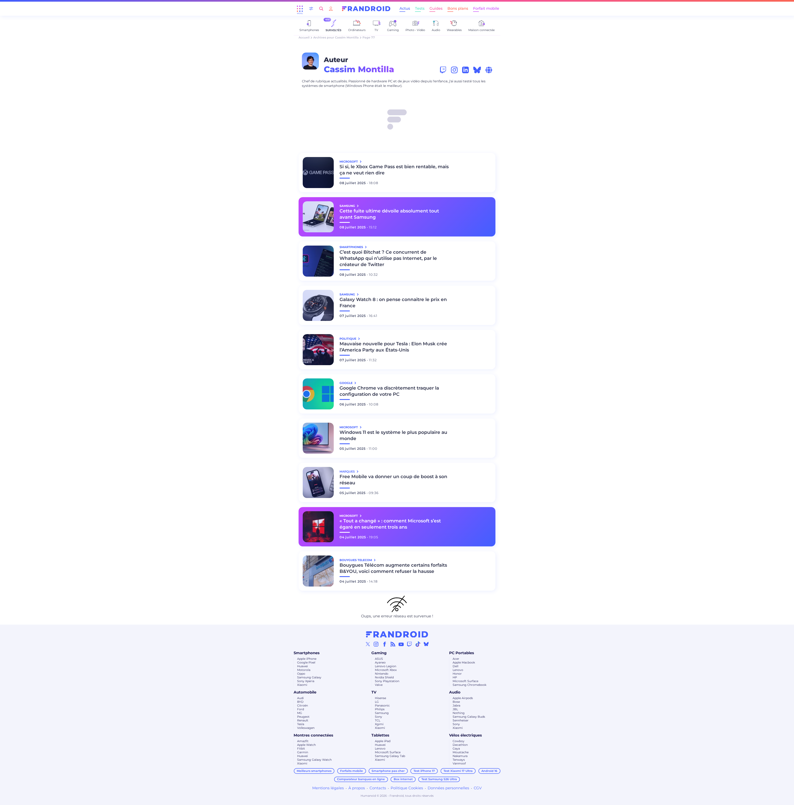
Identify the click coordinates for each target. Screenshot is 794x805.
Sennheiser (461, 720)
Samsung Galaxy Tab (390, 756)
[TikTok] (418, 644)
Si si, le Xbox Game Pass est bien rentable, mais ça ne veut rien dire (394, 170)
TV (373, 692)
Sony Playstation (387, 681)
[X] (368, 644)
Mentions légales (328, 788)
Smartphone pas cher (388, 771)
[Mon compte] (331, 8)
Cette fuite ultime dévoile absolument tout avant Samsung (389, 214)
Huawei (302, 666)
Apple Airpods (463, 698)
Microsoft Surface (465, 681)
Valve (379, 685)
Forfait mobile (486, 8)
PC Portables (461, 653)
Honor (457, 673)
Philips (380, 709)
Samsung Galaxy (309, 677)
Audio (454, 692)
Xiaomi (302, 685)
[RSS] (393, 644)
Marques (348, 471)
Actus (404, 8)
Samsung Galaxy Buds (469, 717)
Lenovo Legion (385, 666)
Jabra (456, 705)
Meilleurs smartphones (314, 771)
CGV (478, 788)
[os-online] (488, 70)
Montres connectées (313, 735)
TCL (377, 720)
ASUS (379, 659)
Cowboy (458, 741)
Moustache (461, 752)
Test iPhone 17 (424, 771)
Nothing (459, 713)
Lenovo (458, 670)
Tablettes (380, 735)
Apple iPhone (306, 659)
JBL (455, 709)
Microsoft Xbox (386, 670)
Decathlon (460, 745)
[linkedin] (465, 70)
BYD (300, 702)
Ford (300, 709)
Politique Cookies (407, 788)
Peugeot (303, 717)
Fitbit (301, 748)
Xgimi (379, 724)
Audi (300, 698)
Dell (455, 666)
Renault (302, 720)
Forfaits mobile (351, 771)
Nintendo (381, 673)
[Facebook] (384, 644)
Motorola (303, 670)
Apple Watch (306, 745)
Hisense (380, 698)
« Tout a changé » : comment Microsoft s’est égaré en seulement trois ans (390, 524)
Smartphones (307, 653)
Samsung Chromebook (469, 685)
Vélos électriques (465, 735)
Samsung (382, 713)
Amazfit (303, 741)
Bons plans (457, 8)
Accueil (304, 37)
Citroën (302, 705)
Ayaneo (380, 662)
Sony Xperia (305, 681)
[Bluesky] (426, 644)
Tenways (459, 760)
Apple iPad (382, 741)
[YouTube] (401, 644)
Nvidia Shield (384, 677)
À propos (356, 788)
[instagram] (454, 70)
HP (455, 677)
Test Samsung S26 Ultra (439, 779)
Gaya (456, 748)
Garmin (302, 752)
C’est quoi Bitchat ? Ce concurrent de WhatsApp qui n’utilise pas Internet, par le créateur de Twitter (388, 258)
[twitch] (443, 70)
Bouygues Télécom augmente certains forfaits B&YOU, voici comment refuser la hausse (393, 568)
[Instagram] (376, 644)
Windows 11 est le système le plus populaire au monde (393, 435)
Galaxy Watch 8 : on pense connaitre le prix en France (393, 302)
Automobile (305, 692)
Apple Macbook (464, 662)
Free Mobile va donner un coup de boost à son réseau (393, 480)
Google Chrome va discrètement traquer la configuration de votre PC (389, 391)
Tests (420, 8)
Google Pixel (306, 662)
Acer (456, 659)
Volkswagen (305, 728)
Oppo (301, 673)
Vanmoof (459, 763)
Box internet (403, 779)
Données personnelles (448, 788)
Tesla (300, 724)
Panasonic (382, 705)
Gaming (379, 653)
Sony (378, 717)
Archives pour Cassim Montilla (336, 37)
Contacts (377, 788)
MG (299, 713)
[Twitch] (409, 644)
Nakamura (460, 756)
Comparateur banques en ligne (361, 779)
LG (377, 702)
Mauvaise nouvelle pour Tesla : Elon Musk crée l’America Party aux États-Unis (393, 347)
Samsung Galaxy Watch (314, 760)
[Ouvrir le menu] (300, 8)
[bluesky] (477, 70)
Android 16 (489, 771)
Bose (456, 702)
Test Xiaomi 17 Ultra (458, 771)
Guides (435, 8)
